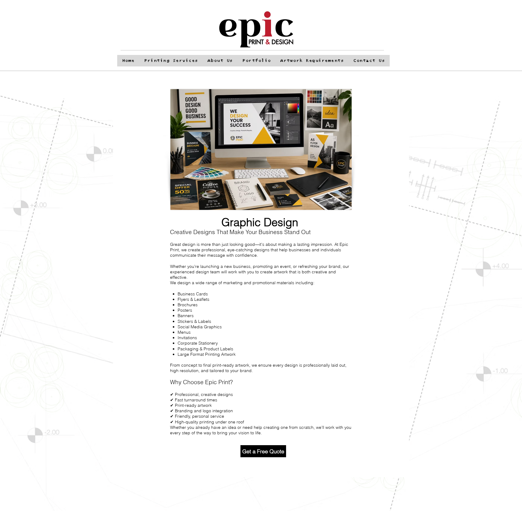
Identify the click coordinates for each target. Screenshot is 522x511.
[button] (399, 41)
